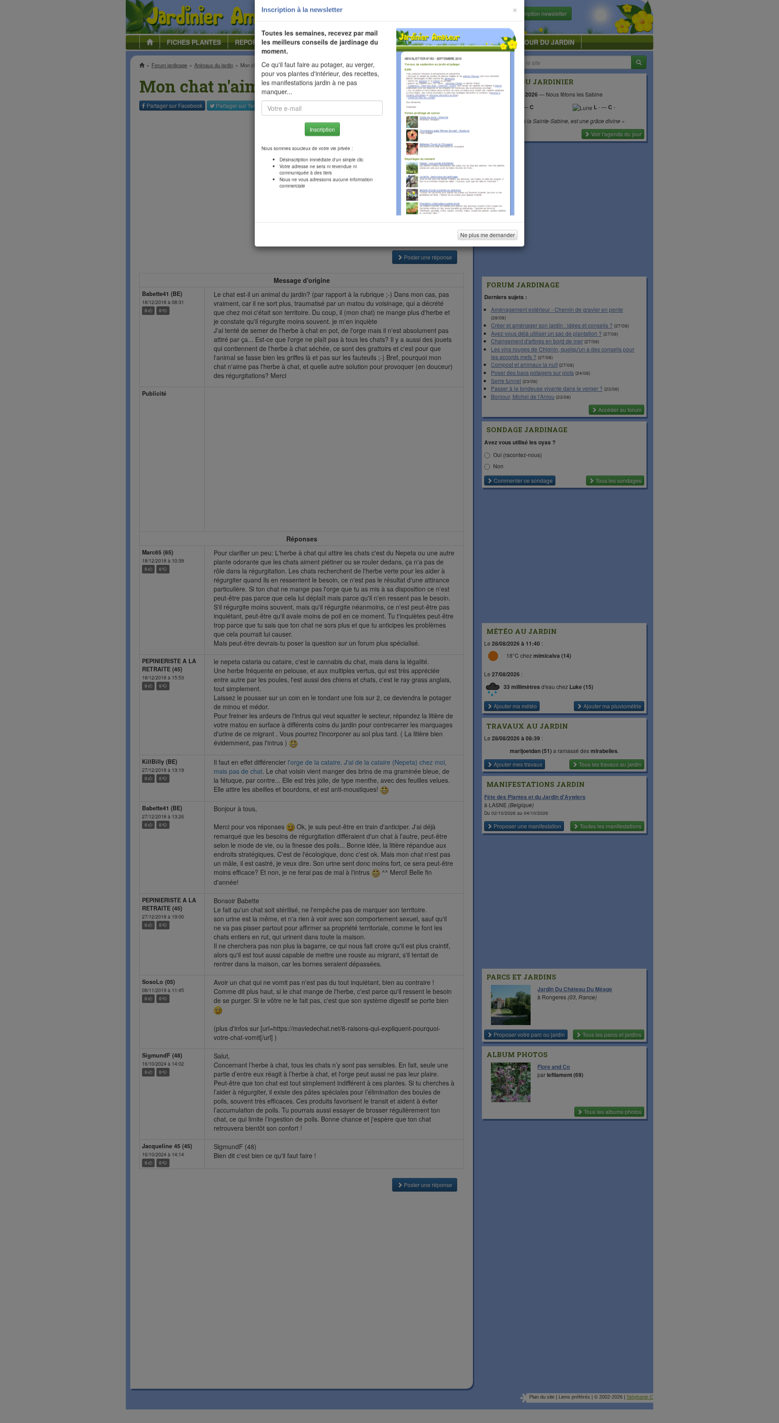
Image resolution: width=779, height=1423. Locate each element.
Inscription (322, 145)
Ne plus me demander (487, 250)
